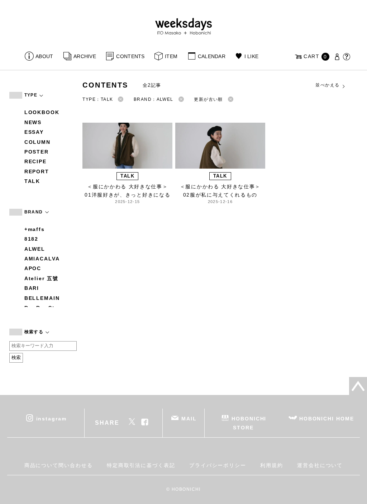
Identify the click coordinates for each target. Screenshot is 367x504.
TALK (32, 181)
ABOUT (44, 56)
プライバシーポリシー (217, 465)
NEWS (33, 122)
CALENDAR (211, 56)
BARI (31, 288)
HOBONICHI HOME (326, 418)
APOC (33, 268)
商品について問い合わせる (58, 465)
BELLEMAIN (42, 298)
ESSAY (34, 132)
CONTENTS (130, 56)
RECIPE (35, 161)
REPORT (36, 171)
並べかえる (327, 85)
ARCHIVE (84, 56)
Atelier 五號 (41, 278)
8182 (31, 239)
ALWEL (35, 249)
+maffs (34, 229)
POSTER (36, 152)
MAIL (189, 418)
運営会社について (320, 465)
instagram (51, 418)
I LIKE (251, 56)
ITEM (171, 56)
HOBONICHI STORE (249, 422)
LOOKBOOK (41, 112)
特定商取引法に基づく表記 (141, 465)
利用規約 (271, 465)
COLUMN (37, 142)
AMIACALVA (42, 259)
